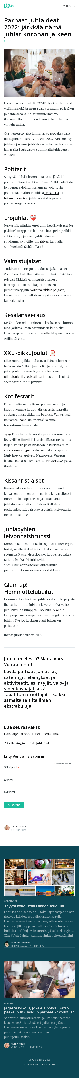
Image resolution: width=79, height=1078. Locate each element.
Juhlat (8, 40)
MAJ (56, 610)
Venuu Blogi (35, 1059)
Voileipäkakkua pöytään (47, 290)
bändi (23, 420)
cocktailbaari (35, 376)
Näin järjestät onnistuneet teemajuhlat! (32, 734)
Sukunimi (9, 791)
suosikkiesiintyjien (18, 450)
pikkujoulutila (14, 376)
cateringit (14, 677)
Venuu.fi (68, 6)
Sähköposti (11, 767)
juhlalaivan (41, 241)
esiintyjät (40, 683)
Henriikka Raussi (20, 942)
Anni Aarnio (18, 826)
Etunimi (8, 779)
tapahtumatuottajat (26, 694)
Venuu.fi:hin (17, 664)
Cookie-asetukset (31, 1064)
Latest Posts (51, 1064)
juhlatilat (46, 671)
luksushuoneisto (16, 198)
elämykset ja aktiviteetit (29, 680)
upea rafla (51, 193)
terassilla (43, 333)
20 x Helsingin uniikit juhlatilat (26, 743)
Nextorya (53, 461)
